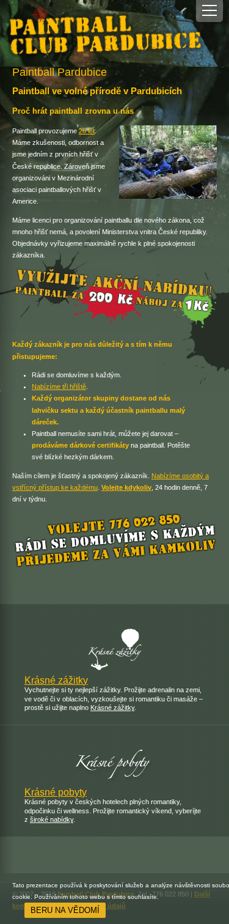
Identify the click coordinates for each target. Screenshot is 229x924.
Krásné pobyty (55, 792)
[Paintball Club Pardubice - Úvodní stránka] (114, 33)
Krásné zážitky (56, 680)
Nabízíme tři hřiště (59, 386)
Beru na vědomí (65, 910)
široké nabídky (51, 819)
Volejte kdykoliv (126, 487)
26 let (87, 131)
